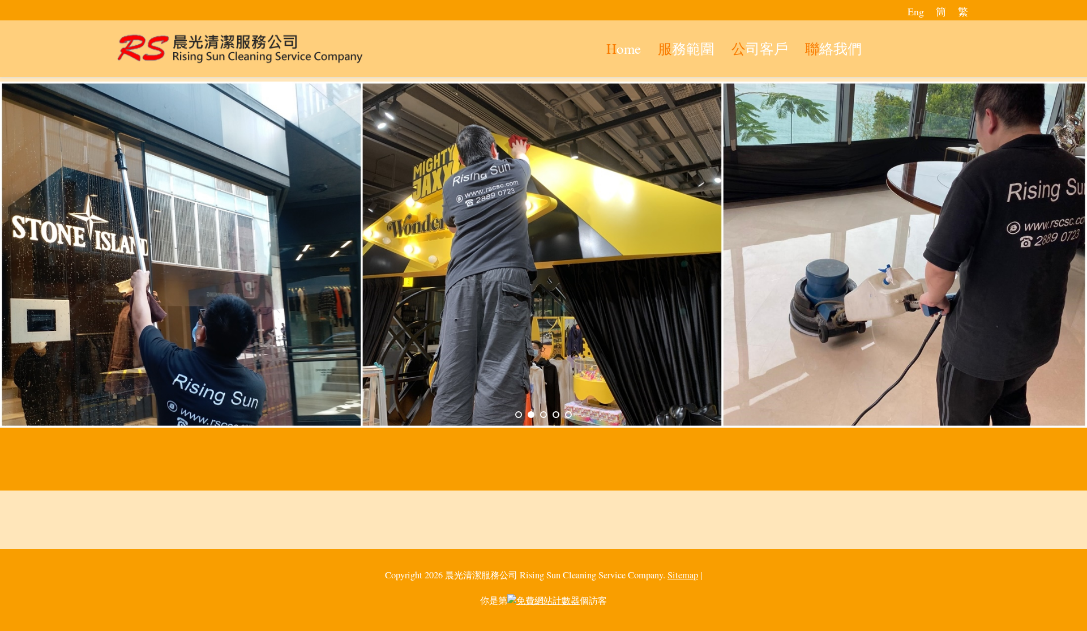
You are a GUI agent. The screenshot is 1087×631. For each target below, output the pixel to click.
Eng (916, 11)
